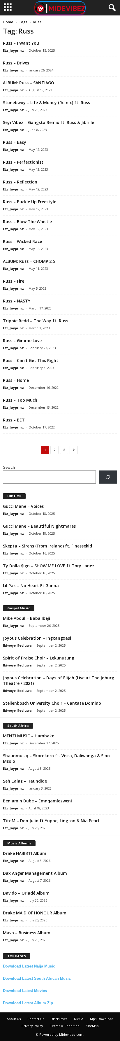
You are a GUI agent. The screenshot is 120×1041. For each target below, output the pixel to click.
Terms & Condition (65, 1025)
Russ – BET (14, 420)
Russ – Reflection (20, 182)
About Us (14, 1018)
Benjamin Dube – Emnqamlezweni (37, 801)
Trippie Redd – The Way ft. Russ (35, 320)
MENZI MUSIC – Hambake (28, 736)
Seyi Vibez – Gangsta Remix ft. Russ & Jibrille (48, 122)
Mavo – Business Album (26, 932)
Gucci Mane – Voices (23, 506)
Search (9, 467)
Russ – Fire (13, 281)
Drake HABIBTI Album (24, 853)
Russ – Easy (14, 142)
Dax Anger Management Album (35, 873)
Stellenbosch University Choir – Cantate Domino (52, 703)
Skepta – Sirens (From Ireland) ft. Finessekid (47, 546)
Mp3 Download (101, 1018)
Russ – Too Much (20, 400)
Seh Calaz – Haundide (25, 781)
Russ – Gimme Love (22, 340)
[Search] (108, 477)
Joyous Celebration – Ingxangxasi (37, 638)
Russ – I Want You (21, 43)
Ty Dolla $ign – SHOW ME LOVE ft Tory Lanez (48, 565)
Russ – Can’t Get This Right (30, 360)
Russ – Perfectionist (23, 162)
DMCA (78, 1018)
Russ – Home (16, 380)
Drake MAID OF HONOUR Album (34, 913)
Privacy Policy (32, 1025)
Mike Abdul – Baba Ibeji (26, 618)
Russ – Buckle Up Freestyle (29, 201)
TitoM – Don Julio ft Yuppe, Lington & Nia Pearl (51, 820)
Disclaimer (59, 1018)
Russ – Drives (16, 63)
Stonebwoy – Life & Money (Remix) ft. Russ (46, 102)
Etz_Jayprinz (13, 50)
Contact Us (35, 1018)
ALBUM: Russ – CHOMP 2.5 (29, 261)
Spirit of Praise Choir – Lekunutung (38, 658)
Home (8, 22)
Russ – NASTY (16, 301)
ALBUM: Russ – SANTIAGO (28, 82)
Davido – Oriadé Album (26, 893)
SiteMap (92, 1025)
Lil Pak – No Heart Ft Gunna (31, 585)
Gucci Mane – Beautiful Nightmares (39, 526)
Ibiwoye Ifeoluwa (17, 645)
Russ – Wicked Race (22, 241)
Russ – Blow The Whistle (27, 221)
